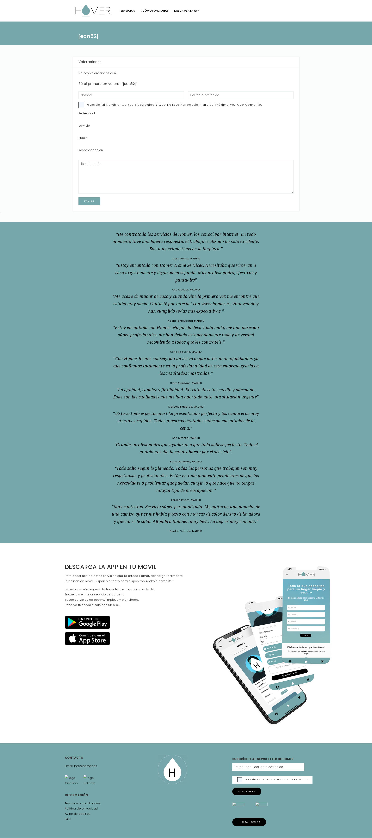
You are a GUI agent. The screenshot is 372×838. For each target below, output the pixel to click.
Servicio (84, 126)
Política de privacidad (81, 808)
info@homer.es (85, 766)
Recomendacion (90, 150)
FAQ (68, 819)
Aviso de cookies (77, 814)
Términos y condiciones (83, 803)
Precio (83, 138)
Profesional (86, 113)
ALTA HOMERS (251, 822)
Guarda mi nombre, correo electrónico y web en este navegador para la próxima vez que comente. (174, 105)
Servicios (128, 11)
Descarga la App (186, 11)
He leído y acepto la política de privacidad (278, 779)
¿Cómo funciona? (154, 11)
